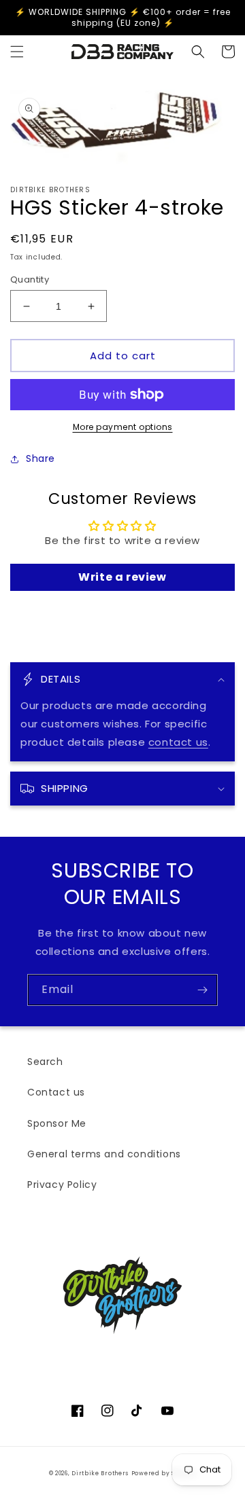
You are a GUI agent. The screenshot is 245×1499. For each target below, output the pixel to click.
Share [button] (40, 458)
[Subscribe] (202, 990)
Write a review (122, 577)
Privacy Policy (62, 1184)
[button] (17, 52)
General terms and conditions (104, 1154)
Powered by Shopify (164, 1473)
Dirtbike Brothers (100, 1473)
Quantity (29, 279)
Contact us (56, 1092)
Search (45, 1061)
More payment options (123, 427)
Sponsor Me (56, 1123)
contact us (178, 742)
